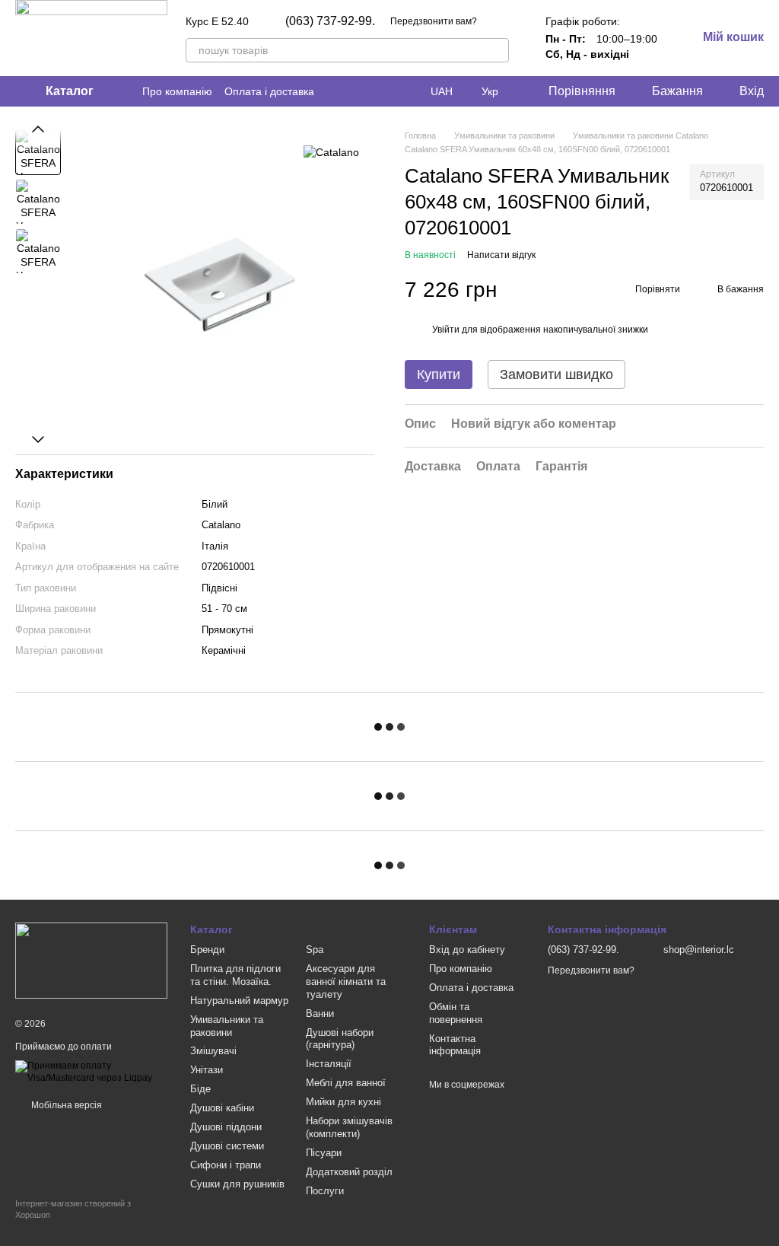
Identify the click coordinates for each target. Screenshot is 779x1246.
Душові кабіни (222, 1108)
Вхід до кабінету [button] (467, 949)
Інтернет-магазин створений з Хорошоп (73, 1209)
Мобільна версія (65, 1105)
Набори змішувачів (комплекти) (349, 1127)
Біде (200, 1089)
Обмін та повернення (455, 1013)
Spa (314, 949)
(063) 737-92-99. (330, 21)
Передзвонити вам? (433, 21)
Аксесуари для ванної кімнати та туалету (346, 981)
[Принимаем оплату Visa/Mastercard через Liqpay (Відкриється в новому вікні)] (91, 1071)
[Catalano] (331, 152)
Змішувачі (213, 1050)
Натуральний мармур (239, 1000)
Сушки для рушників (237, 1184)
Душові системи (227, 1146)
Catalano (221, 525)
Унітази (206, 1070)
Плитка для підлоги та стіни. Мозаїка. (235, 975)
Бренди (207, 949)
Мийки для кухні (343, 1101)
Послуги (325, 1191)
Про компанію (177, 91)
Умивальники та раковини (226, 1026)
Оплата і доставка (269, 91)
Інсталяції (328, 1063)
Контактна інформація (455, 1045)
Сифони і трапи (225, 1165)
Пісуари (324, 1152)
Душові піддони (226, 1127)
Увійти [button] (445, 329)
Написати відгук (501, 255)
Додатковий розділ (349, 1171)
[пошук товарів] (497, 50)
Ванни (320, 1013)
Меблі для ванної (346, 1082)
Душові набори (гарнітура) (340, 1039)
